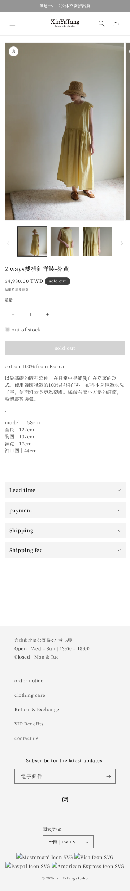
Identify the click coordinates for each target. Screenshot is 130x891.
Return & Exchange (37, 709)
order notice (28, 680)
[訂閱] (108, 776)
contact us (26, 738)
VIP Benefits (28, 723)
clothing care (30, 695)
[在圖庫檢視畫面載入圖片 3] (97, 241)
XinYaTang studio (72, 878)
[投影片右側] (122, 243)
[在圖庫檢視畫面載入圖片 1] (32, 241)
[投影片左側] (8, 243)
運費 (25, 289)
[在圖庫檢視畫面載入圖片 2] (65, 241)
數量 (9, 300)
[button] (12, 23)
